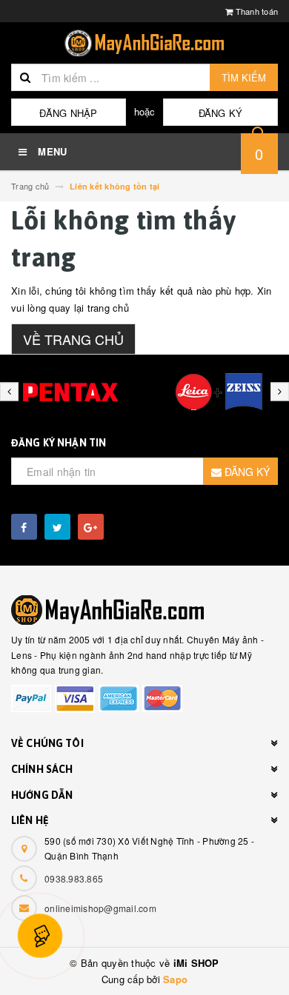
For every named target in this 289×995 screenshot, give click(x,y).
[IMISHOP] (144, 610)
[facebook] (24, 527)
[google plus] (91, 527)
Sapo (175, 979)
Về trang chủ (73, 339)
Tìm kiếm (244, 77)
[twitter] (57, 527)
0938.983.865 (73, 878)
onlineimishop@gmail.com (100, 908)
